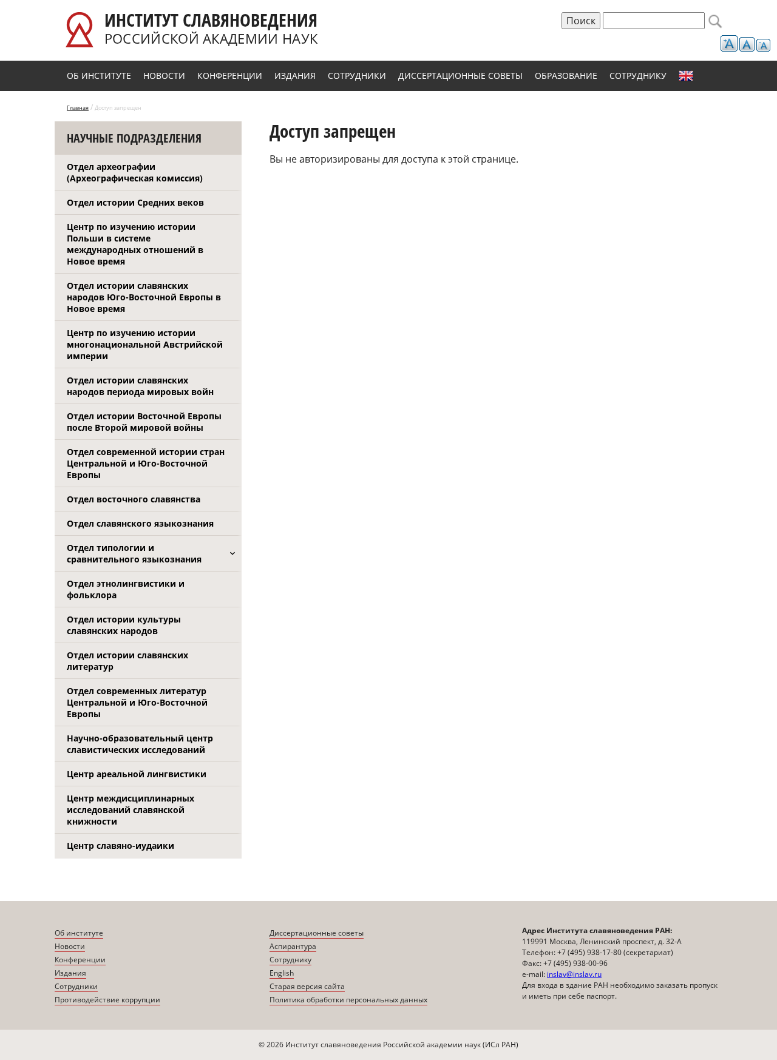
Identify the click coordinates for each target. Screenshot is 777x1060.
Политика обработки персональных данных (348, 999)
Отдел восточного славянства (133, 499)
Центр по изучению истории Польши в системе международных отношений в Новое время (135, 244)
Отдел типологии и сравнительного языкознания (134, 553)
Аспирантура (293, 946)
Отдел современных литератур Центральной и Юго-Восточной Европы (137, 702)
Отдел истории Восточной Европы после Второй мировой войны (144, 421)
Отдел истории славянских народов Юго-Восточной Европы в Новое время (144, 297)
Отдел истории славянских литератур (127, 660)
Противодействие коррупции (107, 999)
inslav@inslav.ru (574, 974)
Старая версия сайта (307, 986)
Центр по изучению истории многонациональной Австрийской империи (145, 344)
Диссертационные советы (460, 75)
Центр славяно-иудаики (120, 845)
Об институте (99, 75)
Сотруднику (638, 75)
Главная (78, 108)
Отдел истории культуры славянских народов (124, 624)
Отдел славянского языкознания (140, 523)
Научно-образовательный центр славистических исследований (140, 743)
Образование (566, 75)
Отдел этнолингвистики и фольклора (126, 589)
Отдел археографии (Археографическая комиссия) (135, 172)
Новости (164, 75)
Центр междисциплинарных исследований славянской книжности (130, 809)
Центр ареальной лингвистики (136, 774)
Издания (295, 75)
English (686, 76)
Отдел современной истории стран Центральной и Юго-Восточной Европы (146, 463)
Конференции (229, 75)
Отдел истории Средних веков (135, 202)
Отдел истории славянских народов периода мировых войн (140, 385)
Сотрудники (357, 75)
